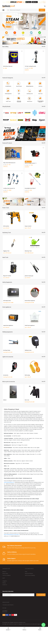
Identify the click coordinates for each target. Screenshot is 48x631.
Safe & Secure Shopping (30, 575)
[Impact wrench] (35, 218)
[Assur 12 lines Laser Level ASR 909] (34, 57)
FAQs (26, 571)
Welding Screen (28, 350)
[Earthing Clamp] (13, 342)
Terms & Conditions (6, 575)
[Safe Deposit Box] (13, 292)
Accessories (5, 375)
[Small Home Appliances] (35, 317)
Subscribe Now (41, 594)
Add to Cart (13, 72)
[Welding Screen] (35, 342)
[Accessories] (13, 367)
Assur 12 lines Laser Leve (30, 66)
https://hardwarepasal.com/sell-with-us (12, 534)
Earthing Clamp (6, 350)
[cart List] (45, 6)
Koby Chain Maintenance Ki (9, 162)
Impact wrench (28, 226)
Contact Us (4, 584)
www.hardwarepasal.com (9, 482)
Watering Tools (28, 250)
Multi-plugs (27, 375)
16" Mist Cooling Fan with (8, 66)
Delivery (4, 582)
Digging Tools (6, 250)
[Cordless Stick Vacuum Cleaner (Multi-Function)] (13, 179)
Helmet (4, 400)
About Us (4, 571)
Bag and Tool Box (7, 275)
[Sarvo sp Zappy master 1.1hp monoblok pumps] (34, 153)
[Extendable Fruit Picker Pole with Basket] (35, 179)
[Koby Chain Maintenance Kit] (13, 153)
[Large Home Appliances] (13, 317)
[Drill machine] (13, 218)
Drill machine (6, 226)
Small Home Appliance (30, 325)
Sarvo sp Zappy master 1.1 (30, 163)
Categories (4, 581)
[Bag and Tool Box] (13, 268)
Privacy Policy (5, 573)
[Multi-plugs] (35, 367)
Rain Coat (27, 400)
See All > (44, 46)
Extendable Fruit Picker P (30, 188)
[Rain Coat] (35, 392)
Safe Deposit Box (7, 300)
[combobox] (24, 10)
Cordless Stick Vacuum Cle (9, 188)
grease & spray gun (29, 275)
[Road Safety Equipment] (35, 292)
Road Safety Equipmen (30, 300)
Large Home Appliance (8, 325)
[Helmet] (13, 392)
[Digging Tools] (13, 243)
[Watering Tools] (35, 243)
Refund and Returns (29, 573)
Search (42, 10)
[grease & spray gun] (35, 268)
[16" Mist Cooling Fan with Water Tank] (13, 57)
